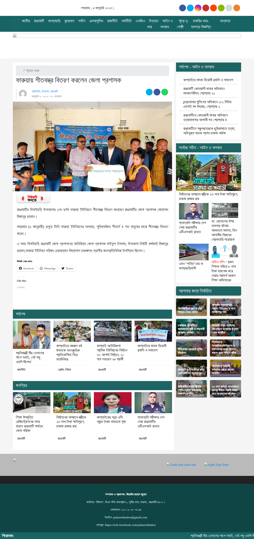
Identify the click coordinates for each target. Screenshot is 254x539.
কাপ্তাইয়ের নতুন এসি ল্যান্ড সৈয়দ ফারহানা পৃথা (111, 419)
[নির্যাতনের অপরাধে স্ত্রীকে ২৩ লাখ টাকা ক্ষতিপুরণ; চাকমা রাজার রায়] (72, 402)
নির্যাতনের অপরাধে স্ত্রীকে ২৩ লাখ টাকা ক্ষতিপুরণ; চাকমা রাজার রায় (71, 421)
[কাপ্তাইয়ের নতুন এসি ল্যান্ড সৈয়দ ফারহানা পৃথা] (112, 402)
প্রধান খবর (32, 70)
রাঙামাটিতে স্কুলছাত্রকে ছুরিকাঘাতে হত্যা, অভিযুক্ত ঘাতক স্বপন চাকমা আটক (209, 130)
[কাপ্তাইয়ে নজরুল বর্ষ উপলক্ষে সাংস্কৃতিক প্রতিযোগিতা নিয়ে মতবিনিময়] (72, 331)
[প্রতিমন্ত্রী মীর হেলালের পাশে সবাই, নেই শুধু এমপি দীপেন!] (31, 335)
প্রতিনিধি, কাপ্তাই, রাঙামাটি (45, 91)
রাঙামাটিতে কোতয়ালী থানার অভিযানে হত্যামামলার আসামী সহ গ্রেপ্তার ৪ (205, 117)
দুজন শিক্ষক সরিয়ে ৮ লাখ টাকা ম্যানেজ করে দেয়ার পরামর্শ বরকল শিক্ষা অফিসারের (224, 271)
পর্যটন (81, 21)
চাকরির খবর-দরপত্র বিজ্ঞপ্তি (201, 24)
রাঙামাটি (39, 21)
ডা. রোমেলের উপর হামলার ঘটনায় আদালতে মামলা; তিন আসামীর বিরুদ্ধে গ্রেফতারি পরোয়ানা (224, 230)
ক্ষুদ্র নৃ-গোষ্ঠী (183, 24)
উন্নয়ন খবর (152, 24)
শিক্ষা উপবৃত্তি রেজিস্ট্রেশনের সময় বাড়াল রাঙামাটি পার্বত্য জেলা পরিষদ (29, 424)
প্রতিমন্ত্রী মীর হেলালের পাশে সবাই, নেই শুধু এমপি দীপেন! (30, 357)
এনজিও (140, 21)
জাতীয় (26, 21)
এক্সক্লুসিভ (96, 21)
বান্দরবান (69, 21)
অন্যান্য (225, 21)
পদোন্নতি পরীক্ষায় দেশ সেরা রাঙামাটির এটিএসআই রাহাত (151, 421)
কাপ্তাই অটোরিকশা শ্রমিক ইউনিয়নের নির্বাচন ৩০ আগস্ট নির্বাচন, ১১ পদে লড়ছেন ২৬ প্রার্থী (112, 352)
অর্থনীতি (126, 21)
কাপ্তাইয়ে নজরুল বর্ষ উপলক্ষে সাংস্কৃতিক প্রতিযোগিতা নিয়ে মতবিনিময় (69, 352)
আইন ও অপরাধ (166, 24)
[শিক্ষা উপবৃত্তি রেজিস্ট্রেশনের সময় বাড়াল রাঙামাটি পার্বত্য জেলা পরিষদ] (31, 402)
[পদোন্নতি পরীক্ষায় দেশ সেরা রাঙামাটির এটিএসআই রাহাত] (153, 402)
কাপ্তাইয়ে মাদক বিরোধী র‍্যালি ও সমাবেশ (152, 348)
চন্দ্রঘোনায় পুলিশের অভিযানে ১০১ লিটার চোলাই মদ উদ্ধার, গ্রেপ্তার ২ (207, 104)
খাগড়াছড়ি (54, 21)
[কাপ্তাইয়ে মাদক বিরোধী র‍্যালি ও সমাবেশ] (153, 331)
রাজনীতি (112, 21)
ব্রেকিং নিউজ (64, 369)
